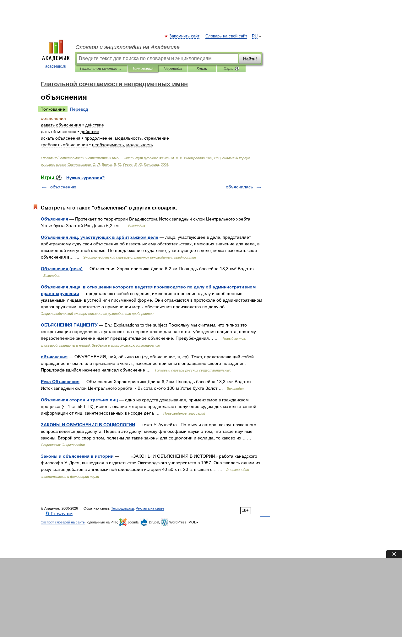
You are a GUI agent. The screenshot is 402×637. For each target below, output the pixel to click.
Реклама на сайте (150, 508)
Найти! (250, 58)
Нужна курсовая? (85, 177)
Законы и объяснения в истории (77, 456)
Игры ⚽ (231, 68)
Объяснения (54, 218)
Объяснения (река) (62, 268)
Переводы (173, 68)
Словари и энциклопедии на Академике (127, 47)
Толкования (142, 68)
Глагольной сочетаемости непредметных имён (101, 68)
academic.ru (55, 66)
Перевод (79, 109)
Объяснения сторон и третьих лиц (79, 399)
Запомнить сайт (184, 36)
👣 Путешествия (59, 513)
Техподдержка (122, 508)
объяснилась (239, 186)
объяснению (63, 186)
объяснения (54, 356)
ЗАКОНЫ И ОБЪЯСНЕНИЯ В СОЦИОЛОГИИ (88, 424)
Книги (202, 68)
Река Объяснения (60, 381)
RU (255, 36)
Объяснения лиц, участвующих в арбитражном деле (99, 237)
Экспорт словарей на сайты (63, 522)
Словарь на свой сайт (226, 36)
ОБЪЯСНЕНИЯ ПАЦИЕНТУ (69, 324)
